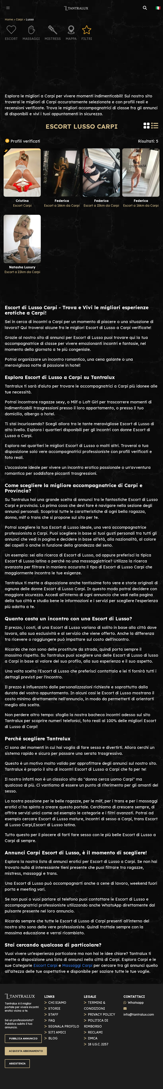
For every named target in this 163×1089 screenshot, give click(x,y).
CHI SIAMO (57, 1003)
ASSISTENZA (17, 1063)
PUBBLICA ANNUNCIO (23, 1038)
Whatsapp (136, 1003)
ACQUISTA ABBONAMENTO (26, 1051)
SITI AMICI (57, 1032)
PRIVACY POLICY (101, 1014)
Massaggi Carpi (77, 965)
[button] (8, 8)
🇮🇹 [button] (158, 8)
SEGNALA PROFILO (63, 1026)
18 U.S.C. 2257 (98, 1044)
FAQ (51, 1020)
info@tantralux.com (138, 1014)
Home (9, 19)
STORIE (54, 1008)
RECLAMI (95, 1032)
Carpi (19, 19)
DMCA (92, 1038)
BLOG (52, 1038)
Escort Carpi (45, 965)
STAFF (53, 1014)
